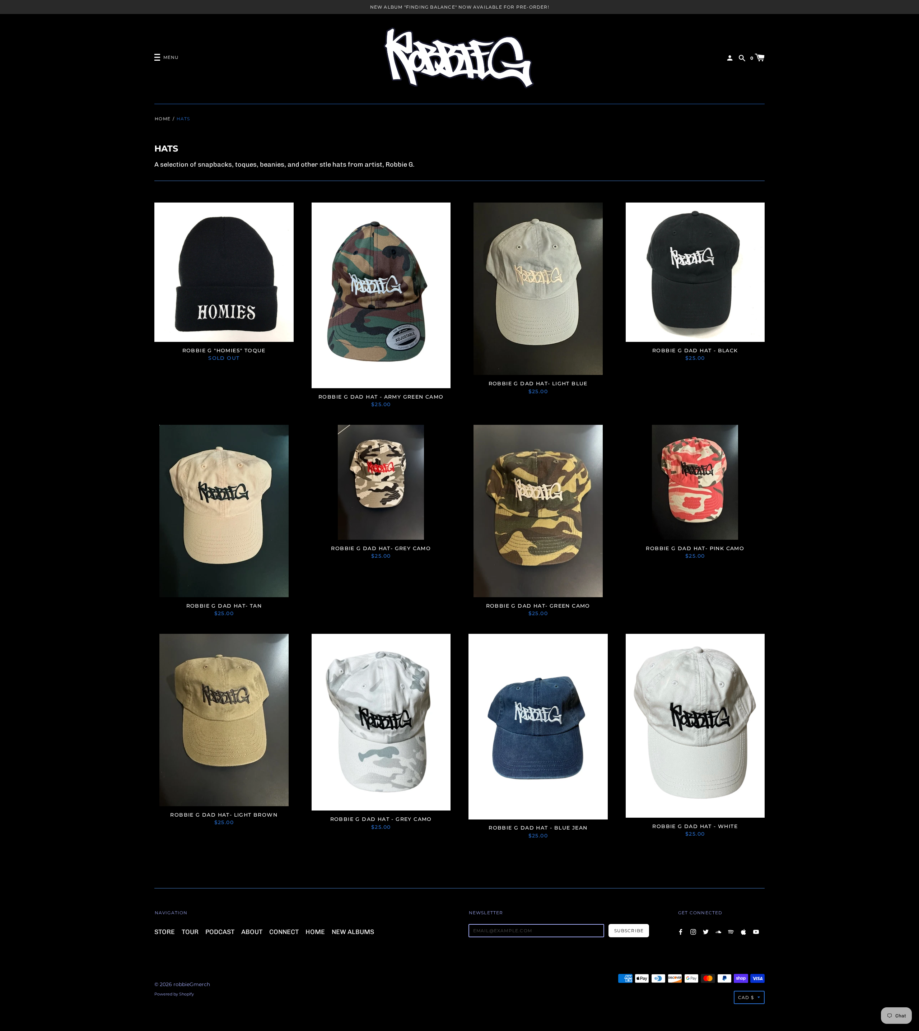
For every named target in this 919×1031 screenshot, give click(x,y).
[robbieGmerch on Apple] (743, 931)
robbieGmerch (191, 984)
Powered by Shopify (174, 994)
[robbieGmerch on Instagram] (693, 931)
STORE (164, 931)
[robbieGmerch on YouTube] (756, 931)
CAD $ (746, 997)
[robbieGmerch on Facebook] (681, 931)
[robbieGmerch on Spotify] (731, 931)
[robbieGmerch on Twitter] (706, 931)
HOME (315, 931)
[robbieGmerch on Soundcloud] (718, 931)
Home (163, 118)
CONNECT (284, 931)
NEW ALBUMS (353, 931)
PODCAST (219, 931)
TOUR (190, 931)
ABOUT (251, 931)
